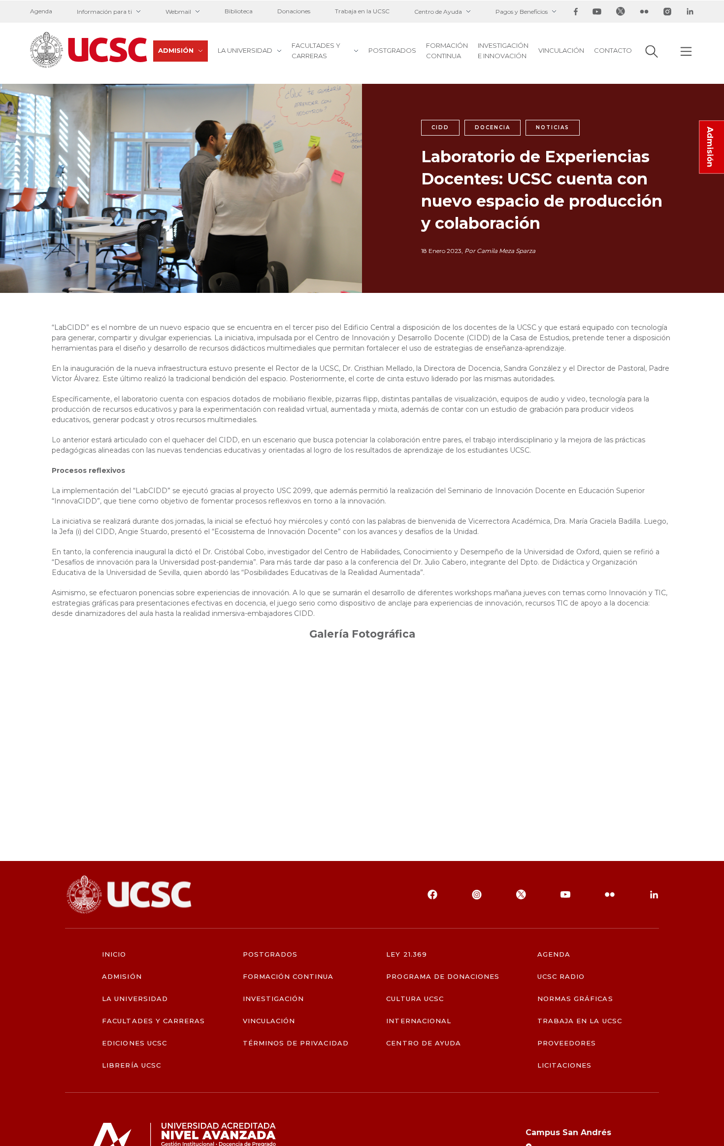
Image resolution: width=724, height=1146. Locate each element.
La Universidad (245, 50)
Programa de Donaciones (442, 976)
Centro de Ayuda (438, 11)
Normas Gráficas (575, 999)
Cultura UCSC (414, 999)
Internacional (418, 1021)
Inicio (114, 954)
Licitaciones (564, 1065)
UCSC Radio (561, 976)
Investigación (273, 999)
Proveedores (566, 1043)
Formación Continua (447, 50)
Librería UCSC (131, 1065)
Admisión (176, 50)
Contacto (613, 50)
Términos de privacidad (296, 1043)
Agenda (41, 11)
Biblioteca (239, 11)
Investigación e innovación (503, 50)
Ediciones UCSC (134, 1043)
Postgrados (392, 50)
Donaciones (293, 11)
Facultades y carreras (316, 50)
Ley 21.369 (406, 954)
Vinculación (561, 50)
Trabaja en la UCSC (362, 11)
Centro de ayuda (423, 1043)
